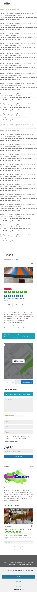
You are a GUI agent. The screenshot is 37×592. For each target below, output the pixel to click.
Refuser (18, 581)
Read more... (7, 540)
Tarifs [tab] (17, 305)
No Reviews (15, 259)
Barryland (8, 526)
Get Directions (27, 382)
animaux (7, 523)
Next (31, 466)
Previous (6, 466)
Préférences (18, 586)
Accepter (18, 577)
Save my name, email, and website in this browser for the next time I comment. (17, 437)
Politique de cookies (18, 589)
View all (18, 548)
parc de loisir (7, 289)
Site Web (6, 300)
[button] (6, 277)
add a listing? (24, 337)
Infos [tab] (9, 305)
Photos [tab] (26, 305)
